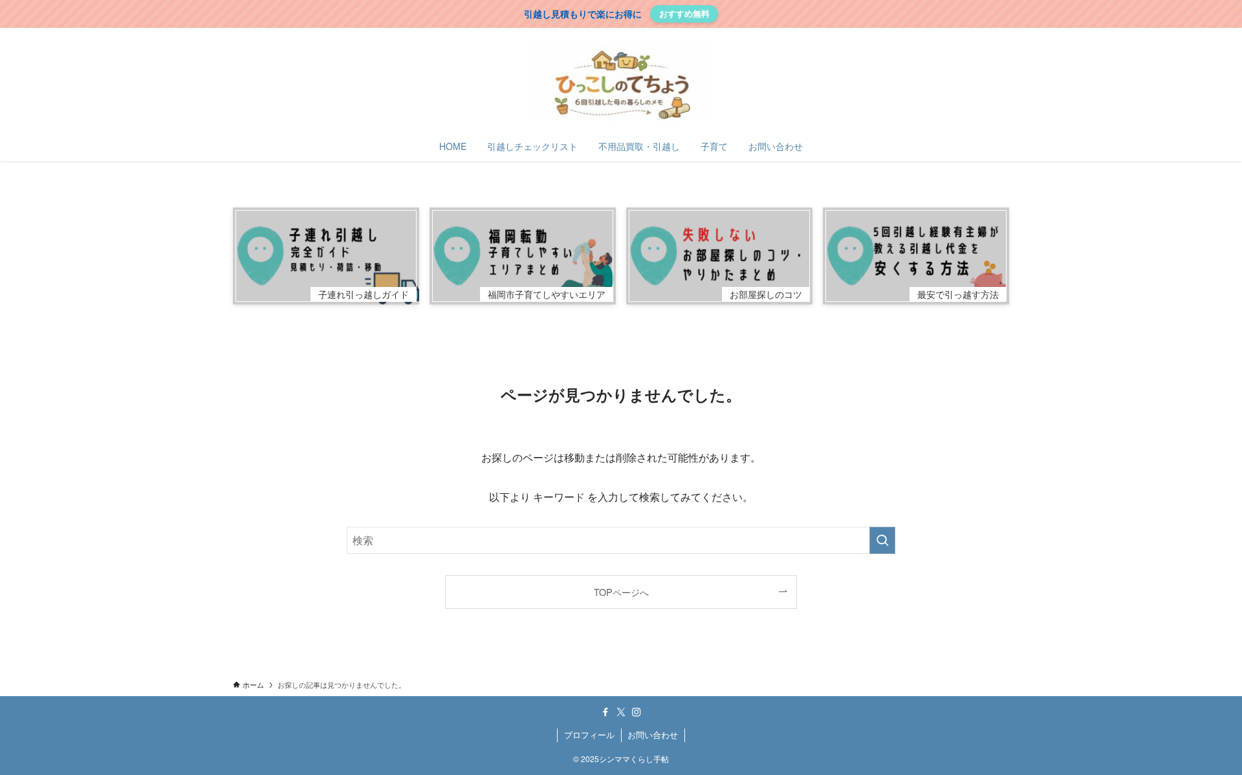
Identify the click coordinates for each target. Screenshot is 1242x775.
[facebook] (605, 712)
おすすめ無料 (684, 13)
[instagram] (636, 712)
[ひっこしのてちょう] (621, 82)
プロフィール (589, 734)
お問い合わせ (652, 734)
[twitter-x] (621, 712)
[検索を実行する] (882, 540)
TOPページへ (621, 592)
